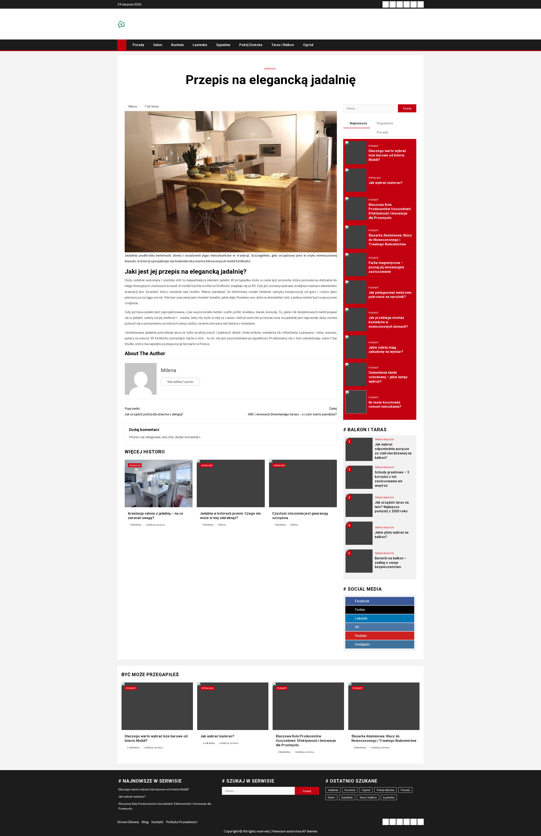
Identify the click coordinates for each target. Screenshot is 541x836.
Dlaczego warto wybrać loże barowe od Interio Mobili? (387, 155)
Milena (133, 106)
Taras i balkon (282, 45)
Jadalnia (270, 68)
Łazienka (200, 45)
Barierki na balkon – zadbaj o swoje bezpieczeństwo (390, 562)
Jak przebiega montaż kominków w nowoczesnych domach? (388, 322)
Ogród (308, 45)
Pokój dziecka (250, 45)
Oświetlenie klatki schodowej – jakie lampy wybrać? (388, 377)
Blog (145, 822)
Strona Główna (128, 822)
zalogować (153, 437)
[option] (379, 451)
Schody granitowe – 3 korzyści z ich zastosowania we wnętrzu (392, 478)
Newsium (279, 831)
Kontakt (157, 822)
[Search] (420, 45)
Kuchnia (177, 45)
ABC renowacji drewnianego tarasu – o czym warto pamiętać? (292, 411)
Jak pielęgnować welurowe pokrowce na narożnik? (390, 295)
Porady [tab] (382, 132)
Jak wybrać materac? (386, 183)
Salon (157, 45)
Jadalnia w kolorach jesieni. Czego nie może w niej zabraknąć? (230, 515)
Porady (138, 45)
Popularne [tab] (385, 123)
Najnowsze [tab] (358, 123)
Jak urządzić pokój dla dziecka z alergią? (154, 411)
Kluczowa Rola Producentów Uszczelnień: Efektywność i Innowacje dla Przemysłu (390, 211)
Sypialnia (223, 45)
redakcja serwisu (155, 524)
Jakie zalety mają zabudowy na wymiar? (386, 349)
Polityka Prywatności (181, 822)
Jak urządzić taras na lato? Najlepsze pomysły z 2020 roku (392, 506)
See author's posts (180, 381)
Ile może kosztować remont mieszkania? (385, 404)
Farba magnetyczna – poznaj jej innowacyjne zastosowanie (386, 267)
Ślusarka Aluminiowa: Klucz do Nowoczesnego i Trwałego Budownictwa (390, 239)
